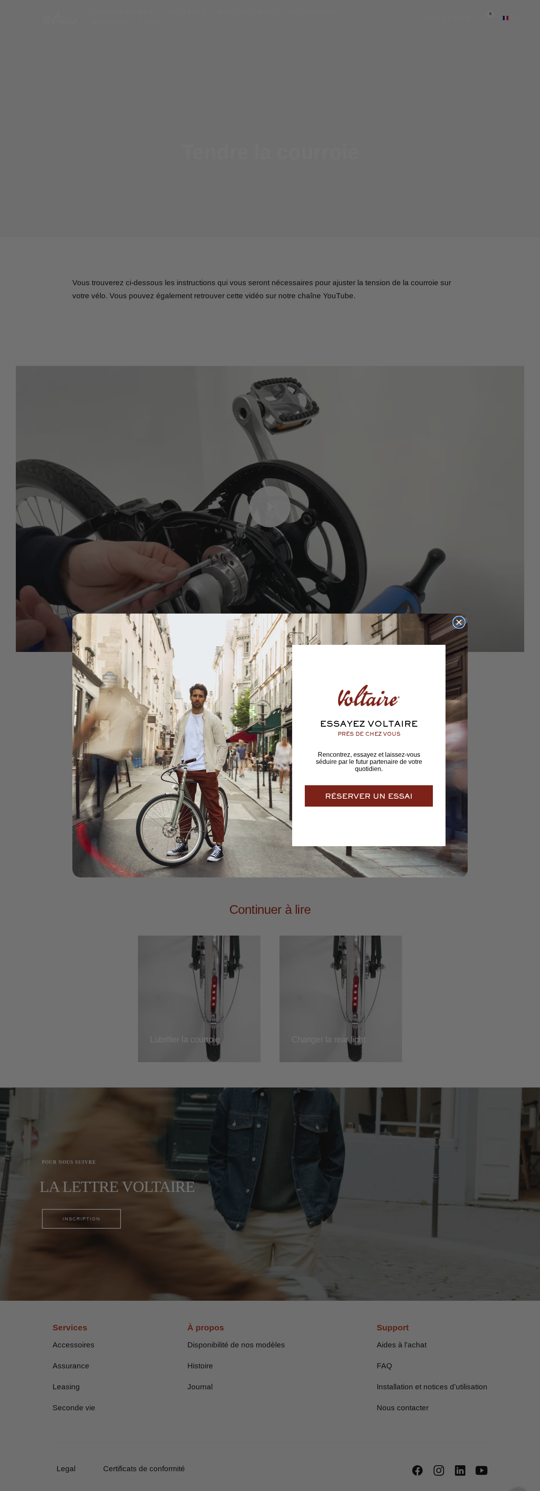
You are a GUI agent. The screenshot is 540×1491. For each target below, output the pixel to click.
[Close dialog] (458, 622)
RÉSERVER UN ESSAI (369, 796)
